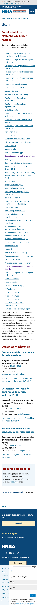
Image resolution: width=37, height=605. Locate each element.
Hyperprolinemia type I (14, 185)
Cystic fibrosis (10, 145)
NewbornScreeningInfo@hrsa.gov (15, 557)
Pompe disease (11, 249)
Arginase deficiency (12, 91)
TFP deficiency (10, 289)
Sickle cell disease (12, 278)
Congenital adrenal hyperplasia (17, 139)
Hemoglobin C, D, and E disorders (18, 163)
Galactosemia (10, 149)
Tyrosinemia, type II (12, 296)
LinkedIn (14, 553)
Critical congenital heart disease (18, 142)
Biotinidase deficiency (13, 110)
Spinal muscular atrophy (14, 285)
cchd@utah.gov (24, 450)
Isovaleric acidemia (12, 198)
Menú (32, 11)
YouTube (10, 553)
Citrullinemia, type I (12, 132)
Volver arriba (6, 506)
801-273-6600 (15, 408)
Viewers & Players (7, 593)
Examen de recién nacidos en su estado (16, 18)
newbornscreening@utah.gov (14, 374)
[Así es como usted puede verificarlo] (18, 2)
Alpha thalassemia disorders (16, 87)
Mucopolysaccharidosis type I (16, 238)
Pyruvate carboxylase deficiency (18, 263)
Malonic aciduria (11, 207)
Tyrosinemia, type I (12, 292)
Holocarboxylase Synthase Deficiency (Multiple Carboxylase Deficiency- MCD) (20, 175)
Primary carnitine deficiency (16, 252)
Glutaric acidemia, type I (14, 152)
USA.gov (4, 590)
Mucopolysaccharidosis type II (17, 242)
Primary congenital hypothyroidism (19, 256)
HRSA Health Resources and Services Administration (8, 547)
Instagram (18, 553)
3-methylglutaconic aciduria (16, 84)
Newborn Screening (14, 11)
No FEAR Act (5, 583)
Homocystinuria (11, 181)
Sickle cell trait (11, 282)
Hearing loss (10, 159)
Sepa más (18, 523)
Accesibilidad (5, 568)
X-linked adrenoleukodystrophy (17, 309)
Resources (14, 482)
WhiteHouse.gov (6, 597)
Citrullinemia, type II (13, 135)
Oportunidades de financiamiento (13, 538)
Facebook (3, 553)
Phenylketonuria (11, 245)
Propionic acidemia (12, 259)
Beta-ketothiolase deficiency (16, 94)
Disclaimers (5, 572)
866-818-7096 (15, 445)
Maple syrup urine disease (15, 211)
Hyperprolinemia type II (14, 188)
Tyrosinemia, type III (13, 299)
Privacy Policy (6, 586)
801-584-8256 (15, 366)
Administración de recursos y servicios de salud (14, 7)
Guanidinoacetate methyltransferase (20, 156)
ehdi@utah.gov (24, 414)
